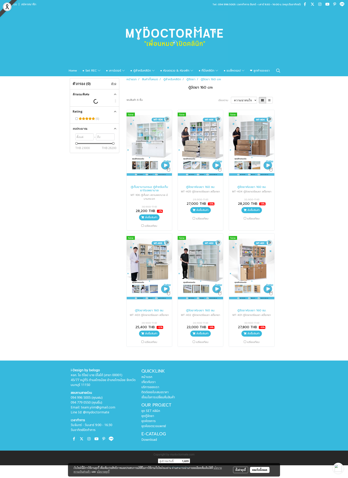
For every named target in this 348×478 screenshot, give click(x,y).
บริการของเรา (150, 387)
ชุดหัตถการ (148, 421)
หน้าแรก (146, 377)
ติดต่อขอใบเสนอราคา (155, 392)
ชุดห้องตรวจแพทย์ (153, 426)
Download (149, 439)
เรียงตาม (224, 100)
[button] (278, 70)
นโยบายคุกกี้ (103, 471)
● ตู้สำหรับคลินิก (141, 70)
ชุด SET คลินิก (150, 410)
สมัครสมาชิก (28, 4)
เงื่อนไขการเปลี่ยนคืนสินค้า (158, 397)
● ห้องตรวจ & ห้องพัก (175, 70)
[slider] (76, 143)
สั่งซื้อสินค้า (150, 217)
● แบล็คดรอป (233, 70)
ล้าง (113, 84)
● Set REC (90, 70)
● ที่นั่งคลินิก (207, 70)
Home (73, 70)
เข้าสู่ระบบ (11, 4)
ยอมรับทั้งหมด (259, 469)
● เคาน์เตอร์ (114, 70)
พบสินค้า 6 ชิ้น (135, 100)
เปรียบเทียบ (151, 226)
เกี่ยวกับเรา (148, 382)
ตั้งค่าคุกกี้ (240, 469)
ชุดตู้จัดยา (147, 416)
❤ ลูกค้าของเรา (260, 70)
